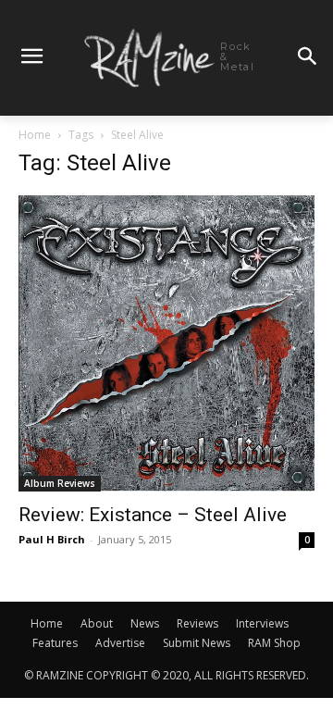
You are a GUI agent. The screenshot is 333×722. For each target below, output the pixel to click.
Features (55, 643)
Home (34, 135)
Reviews (197, 623)
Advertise (120, 643)
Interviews (262, 623)
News (144, 623)
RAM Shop (274, 643)
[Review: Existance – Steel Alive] (166, 343)
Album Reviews (59, 483)
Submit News (196, 643)
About (96, 623)
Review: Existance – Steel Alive (152, 515)
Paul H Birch (51, 539)
